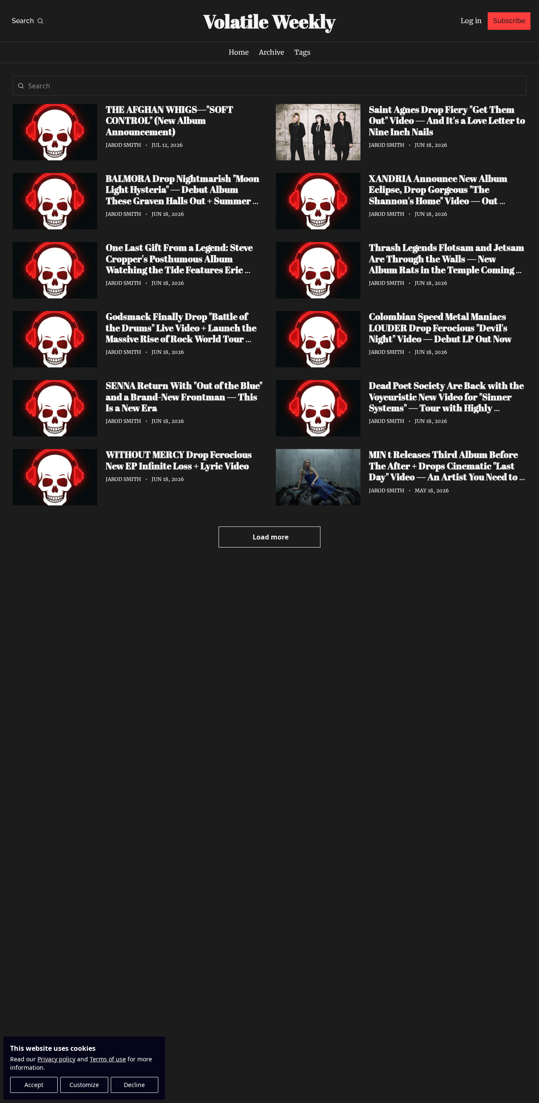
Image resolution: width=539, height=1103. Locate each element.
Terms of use (108, 1059)
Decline (134, 1085)
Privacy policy (56, 1059)
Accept (33, 1085)
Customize (84, 1085)
